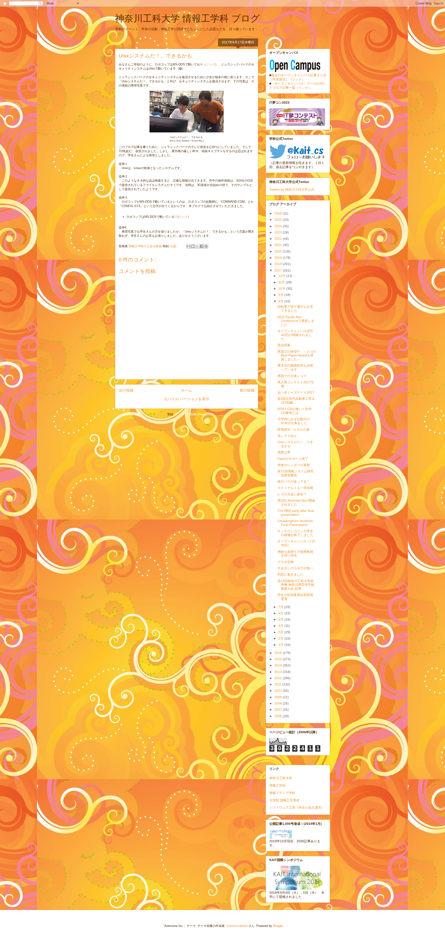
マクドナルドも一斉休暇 (295, 488)
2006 (278, 716)
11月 (282, 282)
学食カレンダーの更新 (293, 465)
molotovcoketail (237, 926)
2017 (278, 270)
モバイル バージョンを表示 (186, 399)
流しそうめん (287, 436)
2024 (278, 226)
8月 (281, 301)
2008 (278, 703)
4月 (281, 626)
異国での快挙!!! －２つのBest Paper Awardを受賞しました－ (296, 355)
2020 (278, 251)
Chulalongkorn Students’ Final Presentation (295, 523)
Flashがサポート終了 (292, 459)
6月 (281, 613)
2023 (278, 232)
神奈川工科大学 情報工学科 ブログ (187, 18)
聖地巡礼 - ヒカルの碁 (293, 429)
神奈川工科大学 (280, 778)
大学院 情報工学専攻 (284, 800)
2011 (278, 684)
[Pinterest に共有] (206, 246)
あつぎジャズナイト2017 (295, 392)
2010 (278, 690)
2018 (278, 264)
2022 (278, 238)
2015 (278, 659)
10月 (282, 288)
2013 (278, 672)
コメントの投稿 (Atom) (190, 414)
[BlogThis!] (193, 246)
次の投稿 (126, 390)
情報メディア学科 (282, 793)
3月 (281, 632)
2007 (278, 709)
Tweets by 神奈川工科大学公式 (291, 189)
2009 (278, 697)
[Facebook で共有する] (201, 246)
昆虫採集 (283, 345)
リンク (210, 64)
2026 (278, 213)
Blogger (278, 926)
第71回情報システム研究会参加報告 (295, 473)
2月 (281, 638)
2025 (278, 219)
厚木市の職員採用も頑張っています (295, 367)
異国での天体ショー (292, 376)
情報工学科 (277, 785)
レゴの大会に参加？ (292, 494)
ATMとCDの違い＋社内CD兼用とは (294, 411)
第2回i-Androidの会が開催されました (296, 502)
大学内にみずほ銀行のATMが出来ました (293, 421)
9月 (281, 295)
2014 (278, 665)
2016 (278, 653)
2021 (278, 245)
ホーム (186, 390)
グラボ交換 (285, 562)
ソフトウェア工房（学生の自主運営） (296, 807)
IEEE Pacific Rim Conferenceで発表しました (295, 321)
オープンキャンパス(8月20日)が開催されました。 (295, 335)
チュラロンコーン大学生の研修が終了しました (295, 533)
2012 (278, 678)
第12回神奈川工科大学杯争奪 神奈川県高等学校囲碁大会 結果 (295, 585)
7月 (281, 607)
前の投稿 (247, 390)
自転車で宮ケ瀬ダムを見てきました (295, 308)
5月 (281, 619)
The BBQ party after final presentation (295, 512)
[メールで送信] (188, 246)
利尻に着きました (290, 574)
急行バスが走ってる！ (293, 481)
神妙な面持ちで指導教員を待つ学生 (295, 553)
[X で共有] (197, 246)
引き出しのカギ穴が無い (295, 568)
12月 (282, 276)
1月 (281, 645)
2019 (278, 257)
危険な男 (283, 452)
